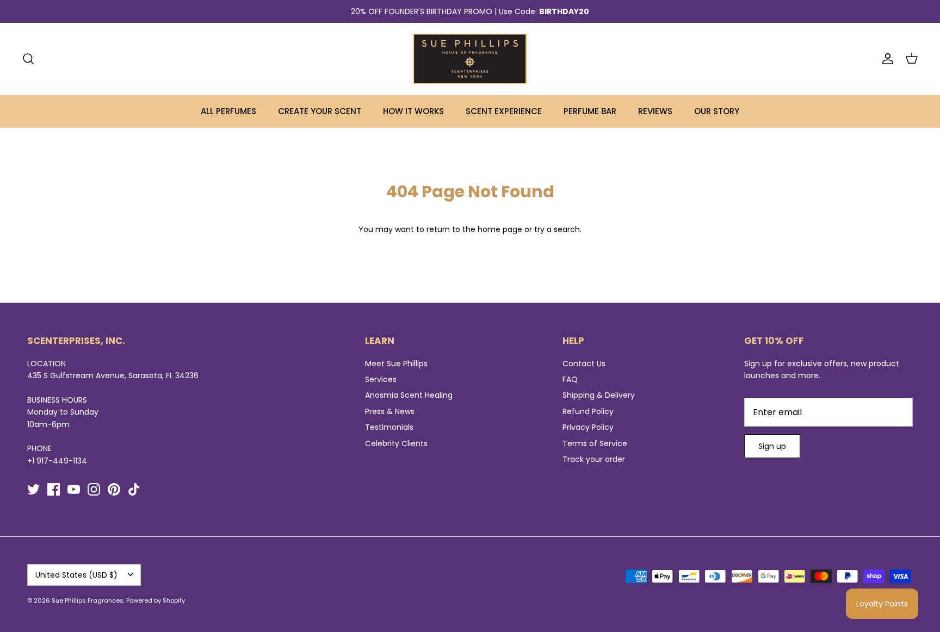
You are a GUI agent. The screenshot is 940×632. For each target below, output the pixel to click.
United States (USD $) (76, 575)
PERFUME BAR (590, 111)
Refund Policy (588, 411)
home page (500, 229)
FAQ (570, 379)
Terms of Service (594, 443)
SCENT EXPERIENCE (504, 111)
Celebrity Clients (396, 443)
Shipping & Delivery (598, 395)
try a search (557, 229)
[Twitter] (33, 489)
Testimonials (389, 427)
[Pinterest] (114, 489)
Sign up (772, 446)
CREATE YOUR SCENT (319, 111)
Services (381, 379)
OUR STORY (716, 111)
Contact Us (583, 363)
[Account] (885, 58)
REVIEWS (655, 111)
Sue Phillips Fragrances (87, 600)
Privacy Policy (588, 427)
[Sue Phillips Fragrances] (470, 59)
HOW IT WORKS (413, 111)
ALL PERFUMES (228, 111)
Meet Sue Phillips (396, 363)
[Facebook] (53, 489)
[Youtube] (73, 489)
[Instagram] (94, 489)
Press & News (390, 411)
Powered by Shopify (155, 600)
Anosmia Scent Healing (409, 395)
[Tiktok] (134, 489)
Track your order (593, 459)
